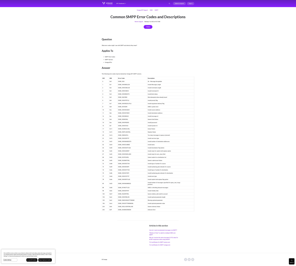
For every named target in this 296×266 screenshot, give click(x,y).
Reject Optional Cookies (45, 260)
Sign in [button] (190, 3)
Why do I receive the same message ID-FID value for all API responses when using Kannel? (163, 238)
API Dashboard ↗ (121, 3)
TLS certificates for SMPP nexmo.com (159, 242)
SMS (151, 10)
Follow (148, 27)
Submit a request (179, 3)
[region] (28, 256)
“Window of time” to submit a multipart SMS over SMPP (162, 234)
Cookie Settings (7, 259)
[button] (169, 3)
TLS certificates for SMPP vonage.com (159, 245)
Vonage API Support (142, 10)
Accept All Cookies (32, 260)
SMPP (156, 10)
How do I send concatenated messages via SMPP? (163, 230)
